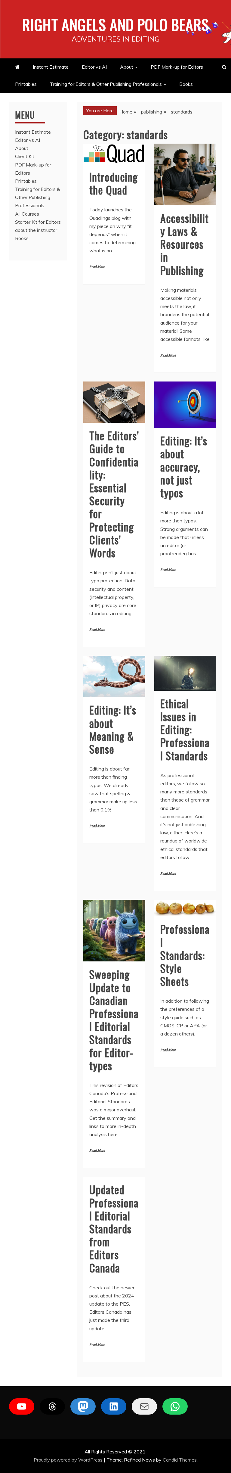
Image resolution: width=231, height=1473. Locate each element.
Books (186, 84)
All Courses (27, 214)
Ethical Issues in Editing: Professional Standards (185, 729)
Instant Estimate (51, 67)
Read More (97, 267)
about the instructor (36, 230)
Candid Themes (180, 1460)
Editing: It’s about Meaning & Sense (112, 729)
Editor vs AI (94, 67)
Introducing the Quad (113, 183)
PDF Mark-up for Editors (177, 67)
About (126, 67)
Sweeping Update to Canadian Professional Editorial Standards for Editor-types (114, 1019)
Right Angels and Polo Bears (115, 24)
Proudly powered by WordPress (69, 1460)
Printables (26, 84)
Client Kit (24, 156)
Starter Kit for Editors (38, 222)
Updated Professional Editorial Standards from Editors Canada (114, 1228)
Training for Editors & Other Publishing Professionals (106, 84)
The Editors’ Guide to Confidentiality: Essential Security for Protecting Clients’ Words (114, 493)
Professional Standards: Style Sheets (185, 955)
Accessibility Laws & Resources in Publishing (184, 244)
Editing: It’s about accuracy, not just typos (183, 466)
